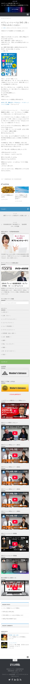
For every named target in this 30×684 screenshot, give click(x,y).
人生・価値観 (6, 337)
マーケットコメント (6, 18)
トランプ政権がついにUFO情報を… (12, 608)
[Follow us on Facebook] (12, 680)
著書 (4, 347)
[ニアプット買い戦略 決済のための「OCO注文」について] (4, 645)
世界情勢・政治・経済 (8, 333)
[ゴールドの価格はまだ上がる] (8, 190)
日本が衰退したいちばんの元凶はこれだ (13, 615)
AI (12, 179)
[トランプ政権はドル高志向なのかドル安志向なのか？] (22, 190)
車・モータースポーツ (8, 351)
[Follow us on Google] (18, 680)
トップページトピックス (9, 319)
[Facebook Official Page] (28, 209)
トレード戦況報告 (7, 326)
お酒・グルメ (6, 315)
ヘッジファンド (17, 179)
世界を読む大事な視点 (8, 611)
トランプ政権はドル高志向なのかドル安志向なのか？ (21, 196)
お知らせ (5, 312)
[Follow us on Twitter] (9, 680)
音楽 (4, 354)
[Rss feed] (20, 680)
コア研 (3, 28)
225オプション (8, 179)
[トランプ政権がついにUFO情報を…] (4, 637)
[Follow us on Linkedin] (15, 680)
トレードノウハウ (7, 322)
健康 (4, 340)
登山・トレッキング (8, 344)
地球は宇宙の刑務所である (9, 618)
